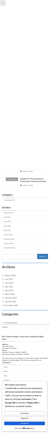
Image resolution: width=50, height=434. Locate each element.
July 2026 (7, 217)
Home (6, 367)
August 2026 (8, 213)
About (6, 371)
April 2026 (7, 230)
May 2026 (7, 226)
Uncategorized (9, 200)
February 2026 (9, 239)
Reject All (24, 418)
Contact (5, 327)
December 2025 (9, 248)
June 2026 (7, 221)
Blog (5, 376)
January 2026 (8, 243)
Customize (24, 413)
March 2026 (8, 235)
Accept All (24, 423)
